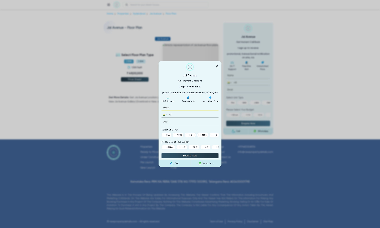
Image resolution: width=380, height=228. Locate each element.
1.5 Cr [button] (195, 147)
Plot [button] (168, 135)
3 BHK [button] (204, 135)
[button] (164, 114)
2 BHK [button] (191, 135)
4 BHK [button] (216, 135)
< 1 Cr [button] (183, 147)
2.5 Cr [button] (218, 147)
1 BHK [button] (179, 135)
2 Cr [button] (207, 147)
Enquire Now (190, 155)
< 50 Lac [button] (169, 147)
